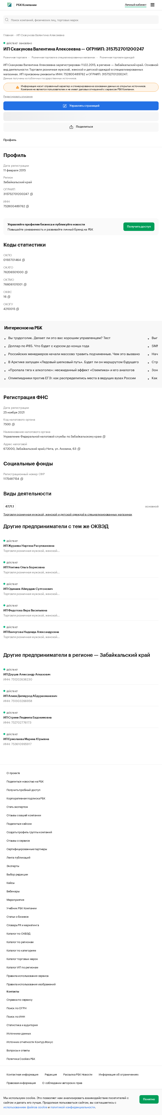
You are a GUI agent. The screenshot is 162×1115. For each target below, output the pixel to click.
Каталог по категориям (21, 950)
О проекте (13, 772)
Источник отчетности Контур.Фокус (30, 1041)
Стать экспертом (17, 806)
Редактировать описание (18, 96)
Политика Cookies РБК (21, 1058)
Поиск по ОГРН (16, 1008)
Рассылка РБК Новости (77, 1074)
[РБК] (9, 5)
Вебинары (13, 891)
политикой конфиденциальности (72, 1106)
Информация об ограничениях (119, 1074)
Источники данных (19, 1033)
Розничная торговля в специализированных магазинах (63, 57)
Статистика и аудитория (22, 1024)
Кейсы (11, 882)
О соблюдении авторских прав (62, 1082)
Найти (151, 19)
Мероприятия (15, 899)
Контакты (13, 991)
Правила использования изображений (31, 984)
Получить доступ (139, 226)
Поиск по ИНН (16, 1016)
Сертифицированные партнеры (27, 848)
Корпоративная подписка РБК (26, 798)
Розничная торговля (15, 57)
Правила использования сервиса (28, 975)
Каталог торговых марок (22, 958)
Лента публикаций (18, 857)
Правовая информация (21, 1082)
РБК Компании (26, 5)
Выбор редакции (17, 874)
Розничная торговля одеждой (117, 57)
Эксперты (13, 865)
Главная (8, 35)
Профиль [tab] (9, 140)
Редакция (51, 1074)
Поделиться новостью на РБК (25, 781)
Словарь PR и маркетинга (23, 925)
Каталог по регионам (20, 941)
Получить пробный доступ (23, 789)
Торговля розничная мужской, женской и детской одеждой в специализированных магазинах (67, 514)
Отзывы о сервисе (18, 840)
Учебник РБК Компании (22, 908)
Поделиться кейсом (19, 823)
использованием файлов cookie (25, 1106)
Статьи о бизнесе (17, 916)
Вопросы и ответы (18, 1050)
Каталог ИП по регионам (22, 967)
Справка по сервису (19, 999)
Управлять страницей (84, 105)
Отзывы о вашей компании (24, 815)
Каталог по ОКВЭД (18, 933)
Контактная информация (22, 1074)
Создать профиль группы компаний (29, 832)
